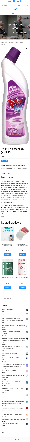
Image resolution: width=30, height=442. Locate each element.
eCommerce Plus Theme (15, 440)
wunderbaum (18, 168)
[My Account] (14, 9)
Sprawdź (4, 161)
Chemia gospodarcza (9, 42)
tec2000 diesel (4, 168)
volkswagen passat (11, 168)
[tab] (6, 173)
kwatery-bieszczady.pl (15, 1)
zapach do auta (24, 168)
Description (6, 173)
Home (2, 42)
